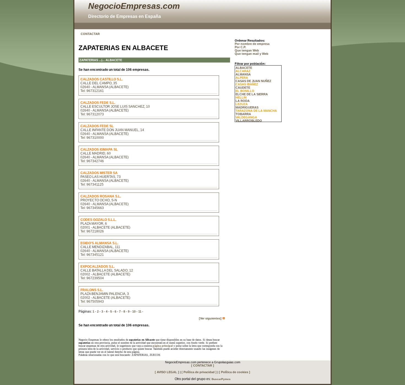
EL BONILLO (245, 91)
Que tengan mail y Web (251, 53)
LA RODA (243, 100)
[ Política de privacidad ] (199, 372)
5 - (112, 311)
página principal (163, 345)
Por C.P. (240, 47)
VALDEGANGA (246, 117)
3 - (103, 311)
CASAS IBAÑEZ (247, 84)
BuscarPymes (221, 379)
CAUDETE (243, 87)
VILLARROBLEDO (249, 120)
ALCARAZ (243, 71)
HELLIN (241, 97)
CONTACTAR (90, 34)
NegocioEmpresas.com (134, 5)
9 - (129, 311)
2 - (99, 311)
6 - (116, 311)
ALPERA (242, 77)
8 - (125, 311)
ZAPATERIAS (88, 60)
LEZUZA (242, 104)
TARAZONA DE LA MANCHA (256, 110)
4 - (107, 311)
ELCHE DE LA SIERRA (252, 94)
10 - (134, 311)
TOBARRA (243, 114)
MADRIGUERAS (247, 107)
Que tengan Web (247, 50)
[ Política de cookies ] (234, 372)
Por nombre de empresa (252, 43)
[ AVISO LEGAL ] (167, 372)
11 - (140, 311)
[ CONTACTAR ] (202, 365)
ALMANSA (243, 74)
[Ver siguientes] (210, 318)
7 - (121, 311)
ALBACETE (244, 67)
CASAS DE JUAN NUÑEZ (253, 81)
